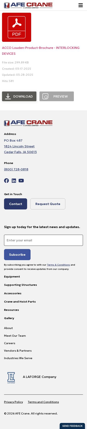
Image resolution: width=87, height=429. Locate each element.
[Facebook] (6, 180)
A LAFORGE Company (39, 377)
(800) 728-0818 (16, 169)
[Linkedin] (13, 180)
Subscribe (17, 254)
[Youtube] (21, 180)
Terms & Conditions (58, 264)
